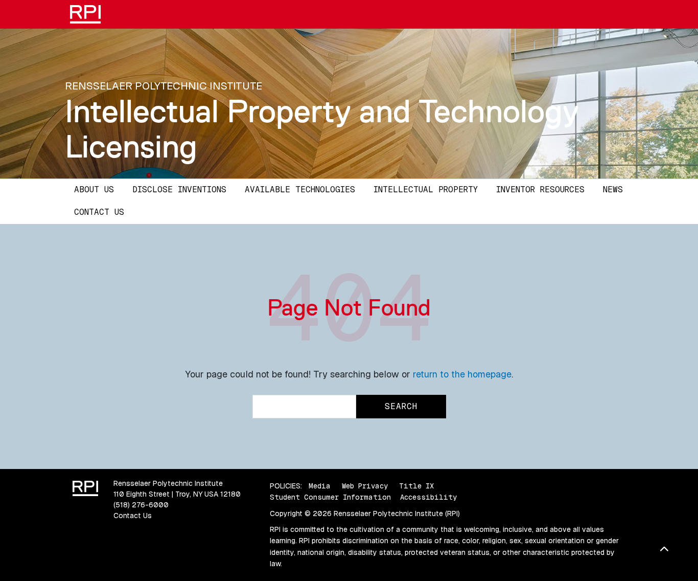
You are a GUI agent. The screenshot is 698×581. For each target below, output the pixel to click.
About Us (94, 189)
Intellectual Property (426, 189)
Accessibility (428, 497)
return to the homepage (462, 374)
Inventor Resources (540, 189)
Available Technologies (300, 189)
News (613, 189)
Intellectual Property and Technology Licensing (322, 129)
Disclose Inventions (179, 189)
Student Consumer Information (330, 497)
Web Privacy (365, 485)
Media (320, 485)
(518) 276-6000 (141, 504)
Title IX (416, 485)
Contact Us (99, 212)
